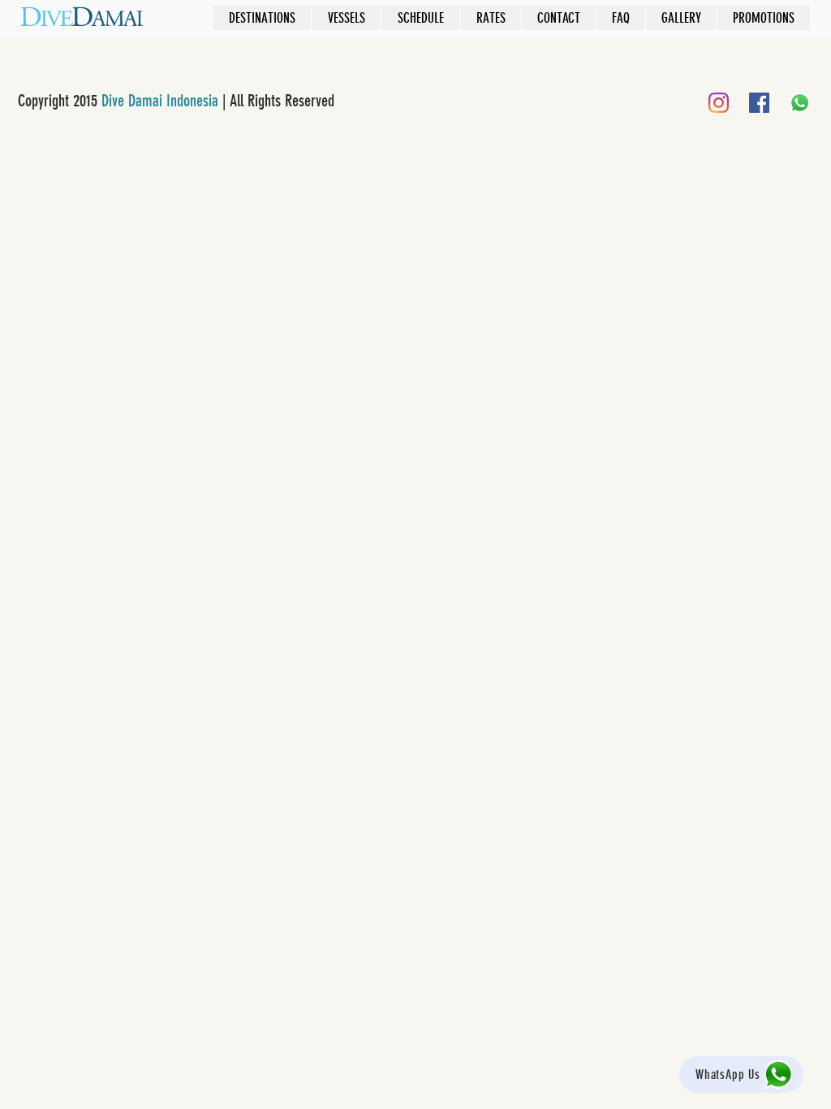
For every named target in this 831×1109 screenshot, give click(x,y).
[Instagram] (718, 103)
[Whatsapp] (800, 103)
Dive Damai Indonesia (159, 100)
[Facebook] (759, 103)
